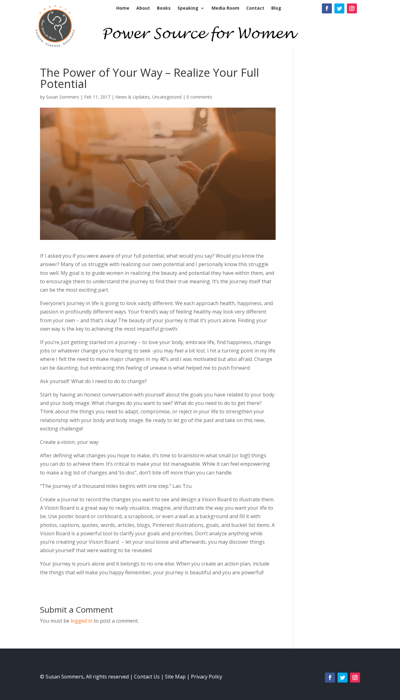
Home (122, 8)
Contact (255, 8)
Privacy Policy (206, 676)
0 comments (199, 97)
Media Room (225, 8)
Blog (276, 8)
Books (164, 8)
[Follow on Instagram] (352, 8)
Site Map (175, 676)
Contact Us (147, 676)
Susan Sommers (62, 97)
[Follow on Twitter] (339, 8)
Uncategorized (167, 97)
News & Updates (132, 97)
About (143, 8)
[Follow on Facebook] (327, 8)
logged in (81, 620)
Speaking (188, 8)
